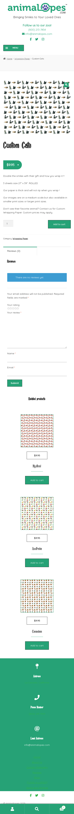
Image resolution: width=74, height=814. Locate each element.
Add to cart (59, 224)
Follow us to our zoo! (37, 25)
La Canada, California (37, 682)
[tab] (20, 251)
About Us (37, 762)
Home (9, 58)
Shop (37, 777)
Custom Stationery (37, 767)
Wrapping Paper (22, 58)
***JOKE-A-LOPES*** (37, 782)
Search (37, 809)
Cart (56, 806)
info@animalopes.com (38, 33)
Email (11, 367)
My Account (12, 809)
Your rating (13, 304)
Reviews (37, 772)
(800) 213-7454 (37, 29)
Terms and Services (37, 787)
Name (11, 353)
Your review (14, 312)
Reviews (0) (13, 250)
